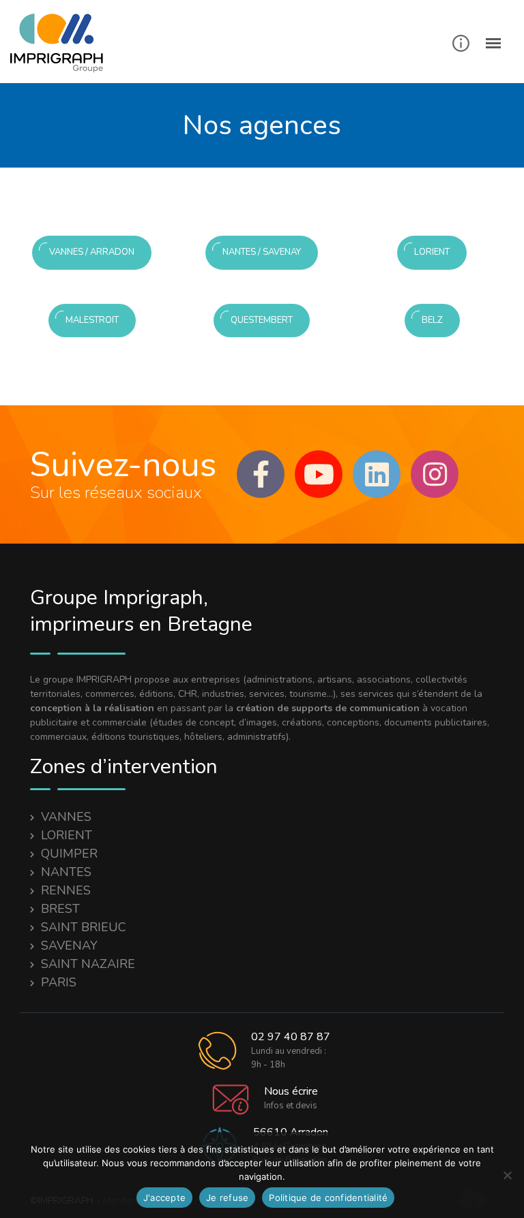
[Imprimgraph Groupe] (61, 43)
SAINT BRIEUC (83, 927)
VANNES (66, 817)
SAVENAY (69, 945)
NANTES (66, 872)
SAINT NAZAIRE (88, 964)
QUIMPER (69, 853)
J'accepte (164, 1197)
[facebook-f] (261, 474)
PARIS (58, 982)
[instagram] (434, 474)
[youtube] (319, 474)
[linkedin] (377, 474)
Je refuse (227, 1197)
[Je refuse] (507, 1175)
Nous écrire (291, 1091)
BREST (60, 909)
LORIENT (66, 835)
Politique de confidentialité (328, 1197)
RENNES (66, 890)
